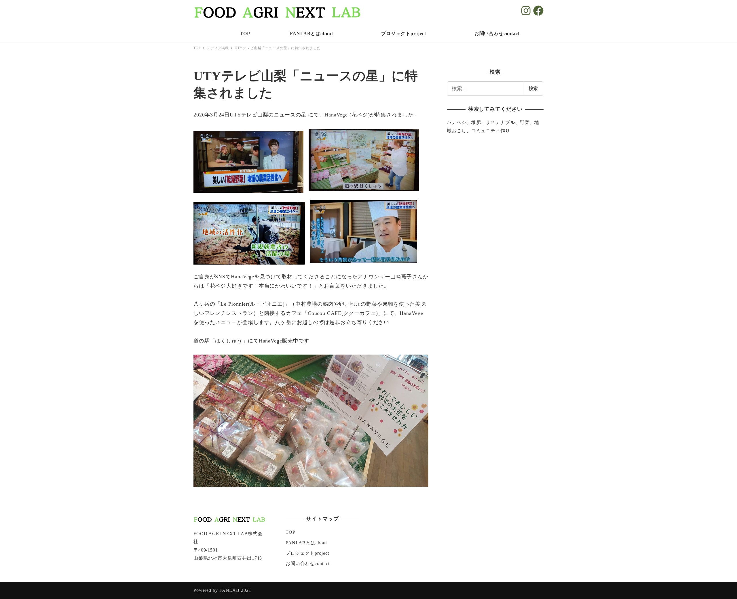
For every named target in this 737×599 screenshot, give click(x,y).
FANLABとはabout (306, 542)
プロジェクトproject (307, 553)
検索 (533, 88)
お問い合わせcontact (308, 563)
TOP (290, 532)
